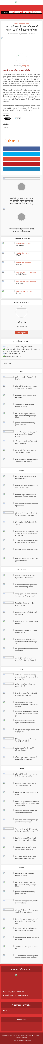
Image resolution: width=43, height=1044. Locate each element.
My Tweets (7, 1011)
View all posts (21, 333)
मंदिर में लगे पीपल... (20, 284)
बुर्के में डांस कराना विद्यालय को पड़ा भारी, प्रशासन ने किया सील (25, 424)
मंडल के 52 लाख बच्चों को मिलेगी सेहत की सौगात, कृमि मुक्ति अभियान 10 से (25, 784)
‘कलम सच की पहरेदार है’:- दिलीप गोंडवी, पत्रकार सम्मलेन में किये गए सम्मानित (25, 577)
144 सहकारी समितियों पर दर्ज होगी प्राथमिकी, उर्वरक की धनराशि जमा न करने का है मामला (26, 957)
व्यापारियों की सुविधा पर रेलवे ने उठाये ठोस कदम (26, 549)
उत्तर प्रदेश (22, 24)
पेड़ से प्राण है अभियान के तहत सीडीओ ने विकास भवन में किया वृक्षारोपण (25, 451)
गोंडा (27, 24)
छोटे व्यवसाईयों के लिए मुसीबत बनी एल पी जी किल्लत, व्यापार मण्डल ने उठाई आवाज (26, 514)
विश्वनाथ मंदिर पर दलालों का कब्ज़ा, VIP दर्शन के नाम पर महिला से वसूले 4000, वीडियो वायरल (26, 921)
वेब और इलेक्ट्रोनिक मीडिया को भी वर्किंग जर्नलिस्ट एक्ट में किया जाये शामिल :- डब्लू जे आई (26, 642)
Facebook (21, 1019)
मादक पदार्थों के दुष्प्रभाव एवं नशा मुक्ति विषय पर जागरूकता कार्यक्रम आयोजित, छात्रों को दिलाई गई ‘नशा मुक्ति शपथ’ (27, 804)
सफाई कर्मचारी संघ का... (21, 274)
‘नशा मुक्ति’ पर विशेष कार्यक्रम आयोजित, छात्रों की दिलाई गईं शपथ (27, 731)
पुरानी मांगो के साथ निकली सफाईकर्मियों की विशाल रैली (23, 12)
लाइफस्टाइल (28, 243)
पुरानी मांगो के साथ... (20, 245)
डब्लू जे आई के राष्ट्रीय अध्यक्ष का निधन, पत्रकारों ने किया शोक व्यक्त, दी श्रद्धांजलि (25, 659)
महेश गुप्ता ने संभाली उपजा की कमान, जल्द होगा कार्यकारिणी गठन (26, 650)
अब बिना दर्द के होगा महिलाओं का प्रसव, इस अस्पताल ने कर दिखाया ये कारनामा (26, 812)
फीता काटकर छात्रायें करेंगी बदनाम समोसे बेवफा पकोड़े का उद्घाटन (25, 477)
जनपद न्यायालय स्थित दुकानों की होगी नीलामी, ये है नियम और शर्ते (26, 505)
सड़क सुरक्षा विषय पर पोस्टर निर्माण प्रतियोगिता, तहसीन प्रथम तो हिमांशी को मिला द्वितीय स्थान (26, 704)
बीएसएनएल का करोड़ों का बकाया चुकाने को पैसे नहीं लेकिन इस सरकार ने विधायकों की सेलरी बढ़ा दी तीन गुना (26, 533)
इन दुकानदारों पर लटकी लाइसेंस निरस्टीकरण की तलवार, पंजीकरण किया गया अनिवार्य (26, 541)
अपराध (16, 24)
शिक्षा (31, 291)
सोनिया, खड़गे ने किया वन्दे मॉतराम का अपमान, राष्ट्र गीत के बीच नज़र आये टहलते (26, 460)
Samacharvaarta (29, 1035)
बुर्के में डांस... (19, 293)
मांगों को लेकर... (19, 265)
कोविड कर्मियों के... (20, 255)
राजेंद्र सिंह (24, 34)
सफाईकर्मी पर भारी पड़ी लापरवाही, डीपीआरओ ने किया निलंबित (27, 938)
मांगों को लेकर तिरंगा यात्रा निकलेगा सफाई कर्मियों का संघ (25, 396)
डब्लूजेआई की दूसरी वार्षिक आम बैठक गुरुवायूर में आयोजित (26, 622)
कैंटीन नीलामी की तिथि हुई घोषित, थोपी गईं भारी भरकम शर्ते (26, 523)
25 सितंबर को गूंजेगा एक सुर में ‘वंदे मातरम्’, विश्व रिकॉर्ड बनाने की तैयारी (25, 740)
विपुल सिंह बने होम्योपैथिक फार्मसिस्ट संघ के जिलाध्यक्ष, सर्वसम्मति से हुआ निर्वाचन (25, 848)
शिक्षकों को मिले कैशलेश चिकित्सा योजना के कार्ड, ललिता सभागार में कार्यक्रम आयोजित (25, 839)
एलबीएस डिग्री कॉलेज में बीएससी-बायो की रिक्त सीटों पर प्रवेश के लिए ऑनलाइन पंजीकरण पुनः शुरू (26, 713)
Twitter (21, 1041)
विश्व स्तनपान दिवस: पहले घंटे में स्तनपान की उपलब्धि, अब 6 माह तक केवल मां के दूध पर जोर (26, 830)
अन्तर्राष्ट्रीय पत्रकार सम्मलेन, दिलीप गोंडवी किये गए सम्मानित (26, 613)
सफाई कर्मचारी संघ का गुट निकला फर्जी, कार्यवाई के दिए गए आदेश (25, 406)
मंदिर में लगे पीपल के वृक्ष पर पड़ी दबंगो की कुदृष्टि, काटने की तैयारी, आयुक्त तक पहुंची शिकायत (25, 416)
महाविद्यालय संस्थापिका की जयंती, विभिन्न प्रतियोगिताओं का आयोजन (25, 749)
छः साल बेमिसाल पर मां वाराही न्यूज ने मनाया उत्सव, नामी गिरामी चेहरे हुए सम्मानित (26, 586)
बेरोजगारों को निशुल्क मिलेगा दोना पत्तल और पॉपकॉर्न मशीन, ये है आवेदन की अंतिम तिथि (25, 496)
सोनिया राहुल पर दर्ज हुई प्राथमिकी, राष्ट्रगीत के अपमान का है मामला (26, 442)
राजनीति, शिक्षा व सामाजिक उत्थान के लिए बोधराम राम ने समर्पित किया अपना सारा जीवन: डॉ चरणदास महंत (26, 677)
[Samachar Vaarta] (21, 2)
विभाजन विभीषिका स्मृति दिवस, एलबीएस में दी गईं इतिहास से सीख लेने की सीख (26, 694)
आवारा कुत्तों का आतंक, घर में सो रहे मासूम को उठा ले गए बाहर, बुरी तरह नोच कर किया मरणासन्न (26, 434)
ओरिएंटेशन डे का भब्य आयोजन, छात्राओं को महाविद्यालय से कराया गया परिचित (26, 758)
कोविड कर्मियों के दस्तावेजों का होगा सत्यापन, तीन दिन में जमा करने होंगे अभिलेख (26, 387)
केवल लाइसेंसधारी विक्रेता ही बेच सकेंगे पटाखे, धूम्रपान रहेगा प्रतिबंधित (26, 560)
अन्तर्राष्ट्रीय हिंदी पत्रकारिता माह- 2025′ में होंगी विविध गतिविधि (26, 631)
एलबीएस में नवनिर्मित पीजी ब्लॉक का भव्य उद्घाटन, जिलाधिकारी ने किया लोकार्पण (25, 722)
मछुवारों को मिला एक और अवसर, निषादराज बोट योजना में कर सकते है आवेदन (26, 487)
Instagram (28, 1041)
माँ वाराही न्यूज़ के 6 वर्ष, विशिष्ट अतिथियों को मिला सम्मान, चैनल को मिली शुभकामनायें (26, 595)
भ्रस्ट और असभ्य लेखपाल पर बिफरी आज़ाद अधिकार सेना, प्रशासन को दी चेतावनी (26, 929)
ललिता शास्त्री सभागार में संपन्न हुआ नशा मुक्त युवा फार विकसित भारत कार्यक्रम (26, 821)
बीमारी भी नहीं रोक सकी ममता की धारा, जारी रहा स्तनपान (26, 793)
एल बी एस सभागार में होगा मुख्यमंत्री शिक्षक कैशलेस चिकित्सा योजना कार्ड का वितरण (25, 857)
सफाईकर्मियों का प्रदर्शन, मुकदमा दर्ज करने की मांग (26, 948)
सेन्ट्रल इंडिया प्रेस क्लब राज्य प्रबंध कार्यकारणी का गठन (24, 604)
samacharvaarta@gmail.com (19, 995)
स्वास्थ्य (27, 253)
